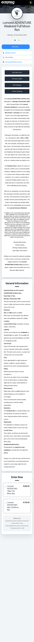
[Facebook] (15, 40)
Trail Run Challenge (17, 91)
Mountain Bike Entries (20, 242)
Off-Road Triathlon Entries (19, 248)
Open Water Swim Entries (19, 250)
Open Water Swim (17, 72)
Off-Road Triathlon (17, 78)
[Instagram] (19, 40)
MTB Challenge (17, 85)
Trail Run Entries (19, 245)
